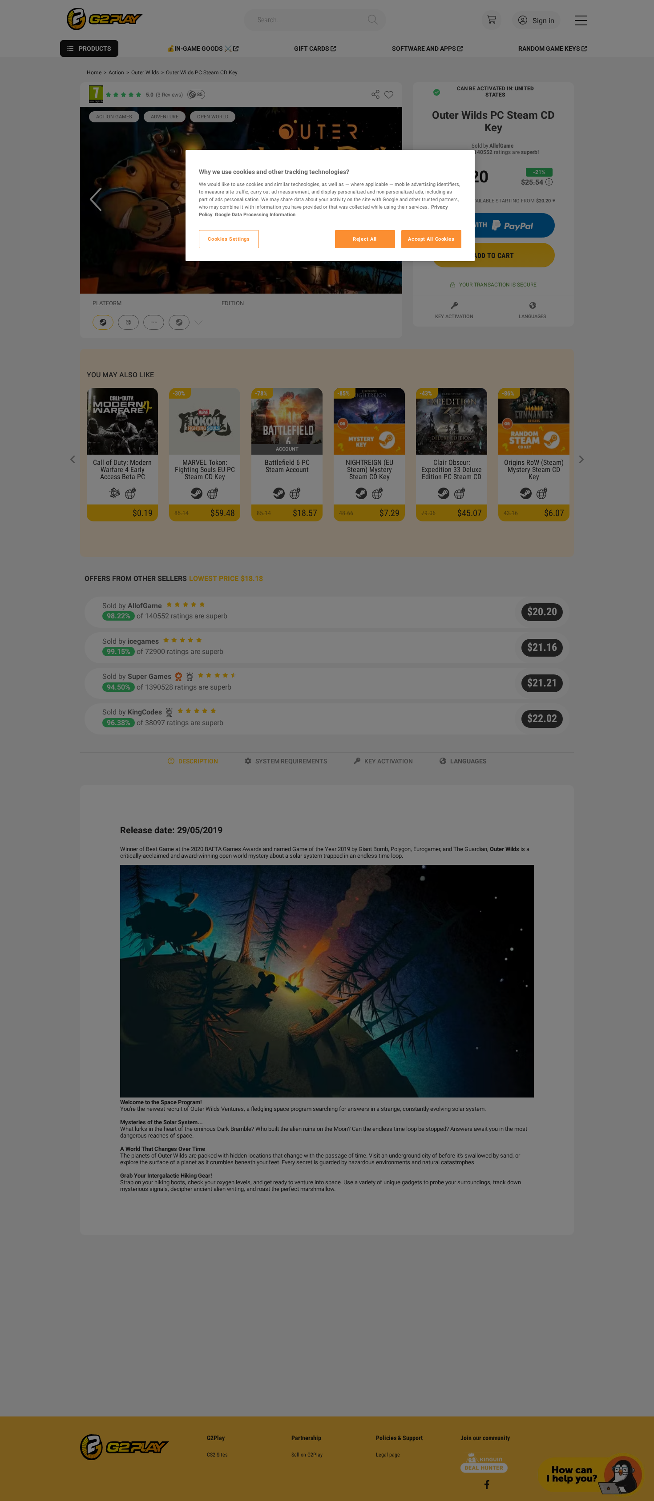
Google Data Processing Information (255, 215)
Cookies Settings (229, 239)
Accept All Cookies (431, 239)
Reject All (365, 239)
